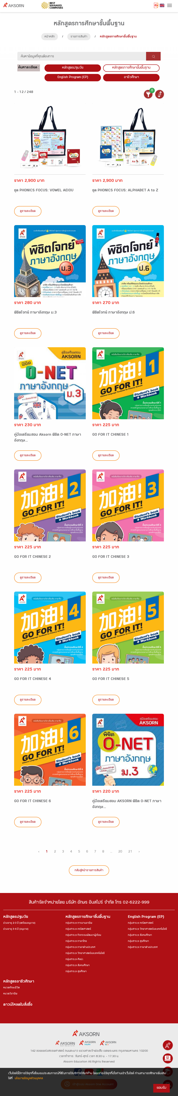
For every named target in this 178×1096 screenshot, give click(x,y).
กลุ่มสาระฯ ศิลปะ (74, 959)
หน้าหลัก (49, 37)
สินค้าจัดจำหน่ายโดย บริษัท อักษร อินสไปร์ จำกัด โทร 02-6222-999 (89, 903)
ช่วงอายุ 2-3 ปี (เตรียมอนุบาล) (19, 923)
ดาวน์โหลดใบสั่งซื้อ (17, 1005)
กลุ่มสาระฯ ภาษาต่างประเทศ (80, 947)
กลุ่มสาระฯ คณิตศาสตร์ (78, 929)
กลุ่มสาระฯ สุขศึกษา (76, 972)
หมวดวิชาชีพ (10, 994)
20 (120, 852)
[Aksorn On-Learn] (168, 1058)
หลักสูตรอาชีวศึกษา (18, 982)
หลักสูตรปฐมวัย (15, 917)
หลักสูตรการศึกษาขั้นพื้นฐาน (131, 68)
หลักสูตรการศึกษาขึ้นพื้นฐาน (88, 917)
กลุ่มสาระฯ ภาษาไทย (76, 941)
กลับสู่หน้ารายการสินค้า (89, 870)
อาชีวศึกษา (131, 77)
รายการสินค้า (79, 37)
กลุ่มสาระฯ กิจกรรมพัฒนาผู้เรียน (83, 935)
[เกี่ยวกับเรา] (168, 1045)
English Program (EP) (72, 77)
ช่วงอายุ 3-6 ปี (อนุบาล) (15, 929)
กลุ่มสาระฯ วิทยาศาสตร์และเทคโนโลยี (85, 953)
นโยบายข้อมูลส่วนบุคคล (29, 1078)
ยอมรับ (161, 1088)
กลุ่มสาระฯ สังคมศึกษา (78, 966)
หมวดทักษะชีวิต (11, 988)
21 (130, 852)
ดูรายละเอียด (28, 211)
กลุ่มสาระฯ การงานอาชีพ (79, 923)
